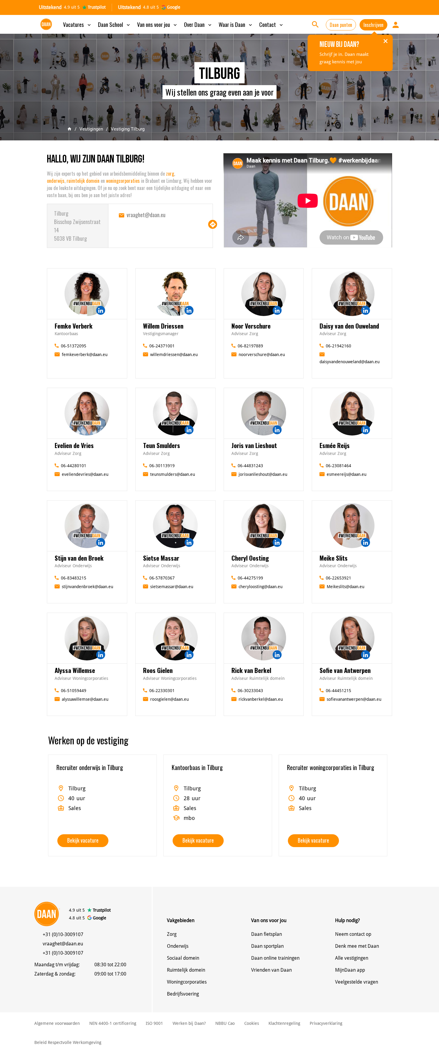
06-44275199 (250, 578)
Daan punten (341, 24)
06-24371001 (162, 345)
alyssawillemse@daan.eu (85, 699)
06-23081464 (338, 465)
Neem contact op (353, 934)
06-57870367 (162, 578)
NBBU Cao (225, 1023)
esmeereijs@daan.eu (346, 474)
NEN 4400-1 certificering (112, 1023)
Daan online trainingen (275, 958)
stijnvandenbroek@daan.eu (87, 586)
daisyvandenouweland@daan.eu (350, 361)
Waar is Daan (236, 24)
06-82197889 (250, 345)
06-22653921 (338, 578)
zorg (170, 173)
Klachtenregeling (284, 1023)
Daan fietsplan (266, 934)
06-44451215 (338, 690)
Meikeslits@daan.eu (345, 586)
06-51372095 (73, 345)
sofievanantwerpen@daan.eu (354, 699)
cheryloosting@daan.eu (261, 586)
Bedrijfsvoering (183, 994)
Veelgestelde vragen (356, 982)
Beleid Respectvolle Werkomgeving (67, 1042)
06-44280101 (73, 465)
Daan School (114, 24)
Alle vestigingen (351, 958)
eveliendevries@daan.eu (85, 474)
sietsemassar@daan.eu (171, 586)
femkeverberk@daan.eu (85, 354)
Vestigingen (91, 129)
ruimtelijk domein (83, 180)
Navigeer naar (212, 224)
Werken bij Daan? (189, 1023)
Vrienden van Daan (271, 970)
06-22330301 (162, 690)
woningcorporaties (123, 180)
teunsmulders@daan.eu (172, 474)
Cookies (251, 1023)
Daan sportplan (267, 946)
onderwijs (56, 180)
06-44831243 (250, 465)
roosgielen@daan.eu (169, 699)
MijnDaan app (350, 970)
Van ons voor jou (157, 24)
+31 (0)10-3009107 (63, 934)
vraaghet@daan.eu (146, 215)
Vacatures (77, 24)
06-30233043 (250, 690)
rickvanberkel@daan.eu (261, 699)
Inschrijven (373, 24)
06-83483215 (73, 578)
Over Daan (198, 24)
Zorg (171, 934)
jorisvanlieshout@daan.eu (263, 474)
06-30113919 (162, 465)
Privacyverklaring (326, 1023)
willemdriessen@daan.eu (174, 354)
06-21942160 (338, 345)
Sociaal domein (183, 958)
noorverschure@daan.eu (262, 354)
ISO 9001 (154, 1023)
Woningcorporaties (187, 982)
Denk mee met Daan (357, 946)
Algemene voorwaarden (57, 1023)
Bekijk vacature (83, 840)
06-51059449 (73, 690)
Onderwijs (177, 946)
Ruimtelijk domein (186, 970)
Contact (271, 24)
